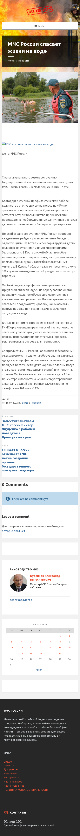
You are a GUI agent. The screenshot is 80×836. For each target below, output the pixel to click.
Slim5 (25, 402)
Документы (11, 769)
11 (22, 647)
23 (69, 653)
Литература (11, 777)
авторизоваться (13, 531)
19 (31, 653)
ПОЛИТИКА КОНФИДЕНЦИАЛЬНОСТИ (26, 789)
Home (11, 60)
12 (31, 647)
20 (40, 653)
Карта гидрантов (14, 785)
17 (11, 653)
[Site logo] (40, 14)
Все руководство (21, 600)
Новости (23, 60)
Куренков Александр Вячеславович (45, 577)
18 (22, 653)
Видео (8, 761)
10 (11, 647)
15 (60, 647)
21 (50, 653)
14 (50, 647)
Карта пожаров (13, 781)
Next (5, 445)
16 (69, 647)
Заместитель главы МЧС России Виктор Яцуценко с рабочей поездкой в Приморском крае (18, 429)
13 (40, 647)
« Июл (39, 669)
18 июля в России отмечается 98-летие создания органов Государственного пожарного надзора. (18, 460)
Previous (7, 416)
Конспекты (10, 773)
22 (60, 653)
